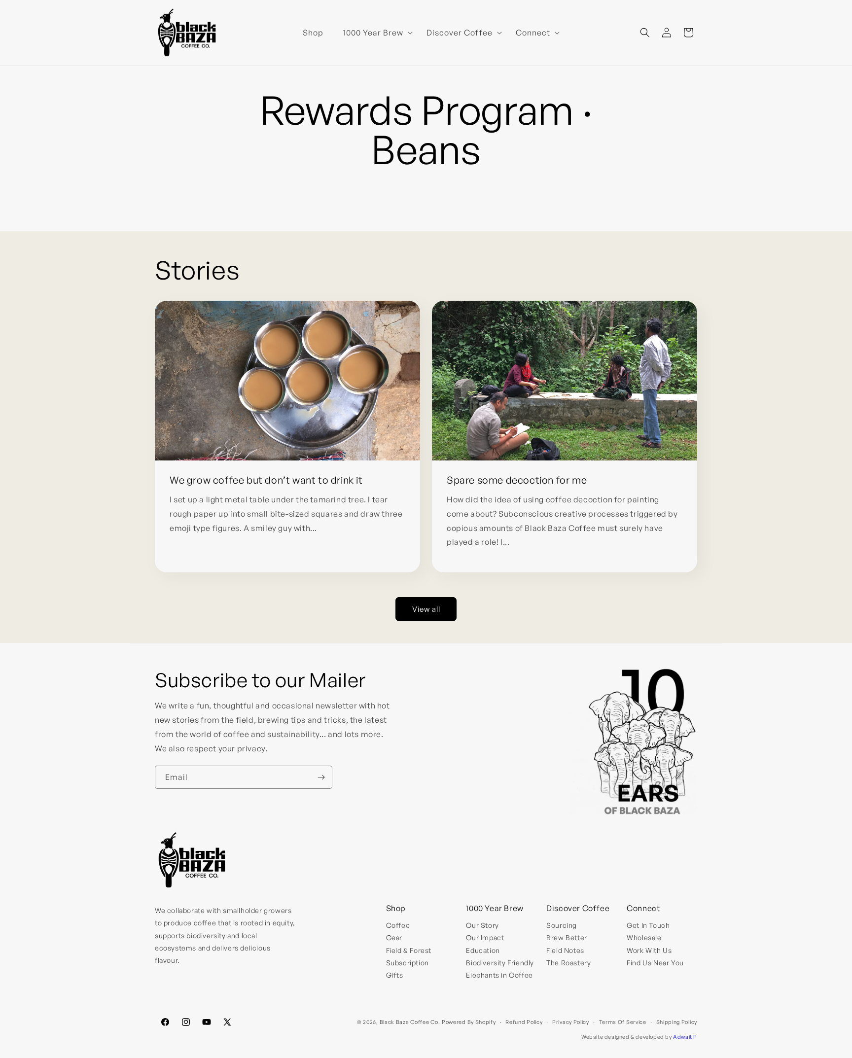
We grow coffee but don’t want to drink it (266, 480)
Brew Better (566, 937)
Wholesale (644, 937)
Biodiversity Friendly (500, 962)
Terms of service (622, 1022)
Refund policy (523, 1022)
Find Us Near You (655, 962)
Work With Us (649, 950)
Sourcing (561, 925)
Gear (394, 937)
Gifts (394, 975)
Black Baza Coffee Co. (410, 1022)
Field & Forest (408, 950)
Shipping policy (677, 1022)
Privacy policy (570, 1022)
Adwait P (685, 1036)
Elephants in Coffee (499, 975)
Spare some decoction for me (517, 480)
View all (426, 609)
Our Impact (485, 937)
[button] (375, 32)
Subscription (407, 962)
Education (482, 950)
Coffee (398, 925)
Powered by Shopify (469, 1022)
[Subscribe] (321, 777)
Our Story (482, 925)
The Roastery (568, 962)
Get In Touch (648, 925)
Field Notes (565, 950)
